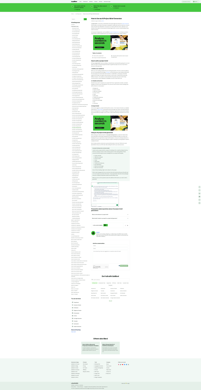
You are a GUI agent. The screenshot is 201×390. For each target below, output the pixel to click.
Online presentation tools (76, 212)
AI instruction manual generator (77, 79)
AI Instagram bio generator (76, 76)
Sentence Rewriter (123, 290)
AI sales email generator (76, 147)
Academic (91, 1)
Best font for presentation (76, 198)
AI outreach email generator (77, 100)
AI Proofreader (122, 293)
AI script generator (75, 154)
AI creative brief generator (76, 65)
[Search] (85, 19)
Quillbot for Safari (74, 367)
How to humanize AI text (75, 259)
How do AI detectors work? (76, 251)
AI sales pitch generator (76, 148)
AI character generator (76, 53)
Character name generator (76, 204)
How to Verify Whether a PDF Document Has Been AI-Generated (80, 276)
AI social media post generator (77, 163)
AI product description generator (78, 116)
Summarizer (112, 290)
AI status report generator (76, 166)
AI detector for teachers (75, 232)
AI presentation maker (76, 111)
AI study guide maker (75, 172)
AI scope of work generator (76, 152)
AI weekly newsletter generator (77, 195)
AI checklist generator (76, 54)
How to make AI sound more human (77, 262)
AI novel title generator (75, 236)
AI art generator (75, 37)
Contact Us (108, 371)
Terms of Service (80, 386)
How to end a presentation (76, 207)
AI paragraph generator (76, 102)
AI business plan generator (76, 47)
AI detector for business (75, 223)
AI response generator (76, 145)
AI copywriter (74, 61)
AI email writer (74, 67)
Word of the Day (76, 330)
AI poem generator (75, 108)
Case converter (74, 200)
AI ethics (72, 234)
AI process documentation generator (78, 115)
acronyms (108, 72)
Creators (95, 1)
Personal (100, 1)
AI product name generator (77, 120)
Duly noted (73, 331)
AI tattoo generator (75, 175)
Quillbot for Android (75, 369)
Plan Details (85, 364)
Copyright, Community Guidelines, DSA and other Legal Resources (95, 386)
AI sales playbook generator (77, 150)
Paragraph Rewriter (113, 293)
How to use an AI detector (75, 267)
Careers (107, 367)
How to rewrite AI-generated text (77, 266)
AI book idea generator (76, 42)
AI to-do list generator (76, 182)
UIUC (128, 383)
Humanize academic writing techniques (78, 279)
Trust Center (108, 366)
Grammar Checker (113, 288)
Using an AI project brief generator (100, 57)
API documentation (75, 196)
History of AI (73, 250)
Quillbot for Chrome (75, 364)
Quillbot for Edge (74, 366)
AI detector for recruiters (75, 230)
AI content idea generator (76, 60)
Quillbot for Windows (75, 373)
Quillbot (102, 20)
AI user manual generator (76, 188)
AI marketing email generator (77, 90)
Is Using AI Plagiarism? (75, 281)
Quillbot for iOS (74, 371)
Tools (80, 1)
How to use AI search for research (78, 211)
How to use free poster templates (77, 269)
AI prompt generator (75, 132)
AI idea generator (75, 72)
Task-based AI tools (74, 26)
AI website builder (75, 189)
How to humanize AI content (76, 257)
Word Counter (103, 293)
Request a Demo (86, 371)
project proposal (125, 23)
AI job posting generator (76, 83)
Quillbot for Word (74, 377)
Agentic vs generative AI (75, 220)
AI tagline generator (75, 173)
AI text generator (75, 177)
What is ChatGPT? (74, 290)
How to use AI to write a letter (76, 271)
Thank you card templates (75, 283)
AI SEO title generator (76, 156)
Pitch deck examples (75, 214)
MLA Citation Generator (105, 297)
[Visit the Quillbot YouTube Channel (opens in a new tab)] (199, 196)
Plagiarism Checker (94, 290)
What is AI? (73, 287)
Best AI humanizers (74, 243)
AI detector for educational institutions (78, 227)
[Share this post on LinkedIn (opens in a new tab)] (199, 193)
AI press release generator (76, 113)
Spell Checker (93, 295)
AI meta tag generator (76, 95)
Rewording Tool (94, 293)
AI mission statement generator (77, 97)
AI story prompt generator (76, 168)
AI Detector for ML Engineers (76, 228)
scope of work (100, 109)
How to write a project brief (98, 55)
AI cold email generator (76, 56)
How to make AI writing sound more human (79, 264)
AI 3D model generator (76, 29)
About (107, 364)
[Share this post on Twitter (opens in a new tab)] (199, 190)
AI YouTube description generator (78, 191)
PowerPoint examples (76, 216)
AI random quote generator (77, 138)
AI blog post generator (76, 40)
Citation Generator (123, 295)
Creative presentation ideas (77, 205)
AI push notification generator (77, 134)
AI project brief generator (76, 127)
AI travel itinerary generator (77, 184)
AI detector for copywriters (76, 225)
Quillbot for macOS (75, 375)
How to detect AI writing (75, 255)
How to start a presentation (77, 209)
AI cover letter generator (76, 63)
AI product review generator (77, 124)
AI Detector (122, 288)
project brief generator (114, 32)
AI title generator (75, 180)
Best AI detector (74, 241)
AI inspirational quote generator (77, 74)
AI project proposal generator (77, 131)
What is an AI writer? (75, 288)
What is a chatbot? (74, 294)
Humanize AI (93, 288)
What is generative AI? (75, 292)
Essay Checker (112, 295)
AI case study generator (76, 51)
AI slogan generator (75, 159)
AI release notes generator (76, 143)
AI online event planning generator (78, 99)
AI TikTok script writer (76, 179)
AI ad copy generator (75, 33)
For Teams (85, 367)
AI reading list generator (76, 141)
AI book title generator (76, 44)
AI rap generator (75, 140)
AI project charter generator (77, 129)
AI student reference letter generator (78, 170)
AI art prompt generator (76, 38)
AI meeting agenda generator (77, 92)
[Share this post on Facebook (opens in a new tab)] (199, 187)
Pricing (84, 366)
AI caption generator (75, 49)
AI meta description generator (77, 93)
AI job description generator (77, 81)
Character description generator (77, 202)
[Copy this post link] (199, 203)
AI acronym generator (76, 31)
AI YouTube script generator (77, 193)
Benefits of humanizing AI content (77, 237)
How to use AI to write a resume (76, 273)
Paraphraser (103, 288)
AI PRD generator (75, 109)
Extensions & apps (107, 1)
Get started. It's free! (186, 1)
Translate (102, 290)
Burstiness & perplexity (75, 244)
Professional (85, 1)
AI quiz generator (75, 136)
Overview (73, 24)
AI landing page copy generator (77, 84)
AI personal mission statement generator (79, 106)
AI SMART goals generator (76, 161)
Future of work (73, 248)
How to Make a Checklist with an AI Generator (79, 260)
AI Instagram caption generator (77, 77)
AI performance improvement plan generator (80, 104)
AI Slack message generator (77, 157)
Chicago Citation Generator (115, 297)
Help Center (108, 369)
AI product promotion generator (77, 122)
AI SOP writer (74, 164)
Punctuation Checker (104, 295)
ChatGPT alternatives (75, 246)
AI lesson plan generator (76, 86)
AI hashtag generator (75, 70)
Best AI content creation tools (76, 239)
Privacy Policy (73, 386)
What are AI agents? (74, 285)
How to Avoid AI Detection (75, 253)
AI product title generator (76, 125)
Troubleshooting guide (76, 218)
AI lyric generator (75, 88)
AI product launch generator (77, 118)
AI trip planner (74, 186)
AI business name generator (77, 45)
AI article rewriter (75, 35)
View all (110, 300)
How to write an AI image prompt (77, 278)
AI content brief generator (76, 58)
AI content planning (74, 221)
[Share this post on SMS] (199, 199)
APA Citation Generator (95, 297)
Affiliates (84, 369)
